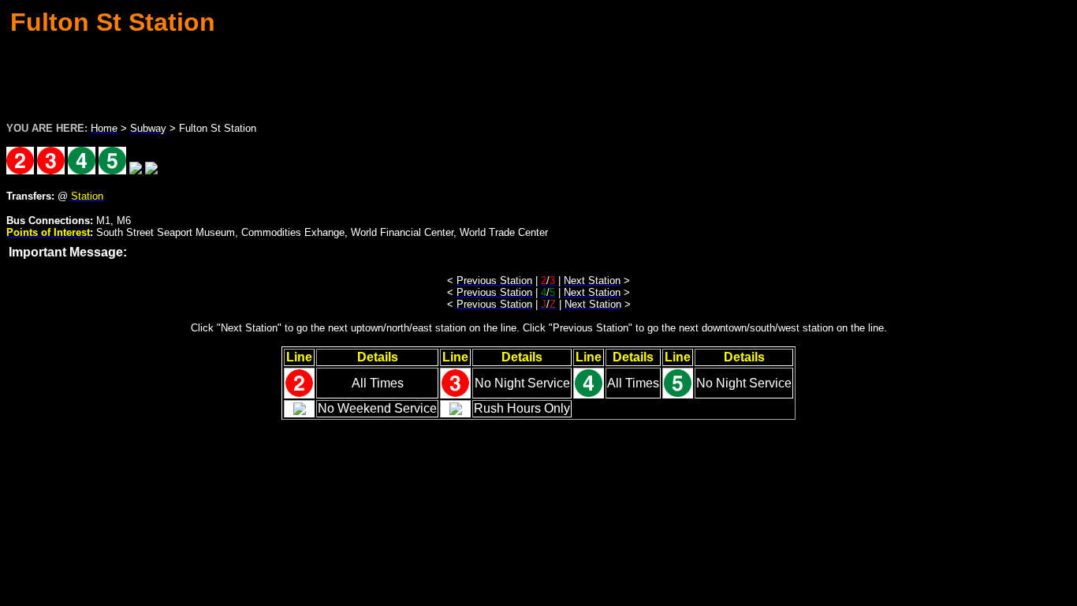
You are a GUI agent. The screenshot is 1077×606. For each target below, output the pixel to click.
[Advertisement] (538, 74)
